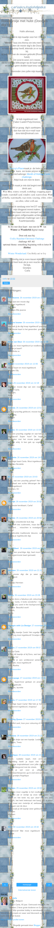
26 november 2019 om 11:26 (35, 342)
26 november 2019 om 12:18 (26, 383)
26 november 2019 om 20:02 (29, 501)
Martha (11, 647)
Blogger (37, 925)
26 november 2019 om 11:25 (35, 322)
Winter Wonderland (17, 253)
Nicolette (12, 457)
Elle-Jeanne (13, 298)
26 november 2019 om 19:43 (24, 477)
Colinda (11, 408)
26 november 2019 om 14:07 (30, 457)
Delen (6, 283)
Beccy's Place (17, 168)
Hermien (12, 570)
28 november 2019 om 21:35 (31, 755)
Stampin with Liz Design (19, 625)
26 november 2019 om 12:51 (29, 408)
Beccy (11, 595)
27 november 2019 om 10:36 (33, 678)
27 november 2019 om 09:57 (28, 647)
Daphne (11, 518)
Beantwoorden (14, 314)
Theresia (12, 736)
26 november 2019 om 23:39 (27, 595)
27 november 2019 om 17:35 (28, 700)
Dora (49, 37)
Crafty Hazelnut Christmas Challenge (27, 238)
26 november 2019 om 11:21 (32, 298)
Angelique (13, 755)
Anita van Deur (15, 342)
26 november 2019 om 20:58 (33, 548)
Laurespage (13, 678)
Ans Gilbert (13, 548)
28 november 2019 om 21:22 (30, 736)
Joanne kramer (15, 322)
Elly (9, 364)
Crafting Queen (15, 719)
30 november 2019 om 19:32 (26, 827)
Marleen (12, 788)
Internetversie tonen (27, 890)
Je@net (11, 501)
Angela (11, 700)
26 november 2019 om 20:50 (29, 518)
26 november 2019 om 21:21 (29, 570)
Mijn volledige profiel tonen (12, 919)
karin (10, 383)
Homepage (27, 885)
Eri (9, 477)
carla (14, 898)
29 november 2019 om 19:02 (29, 788)
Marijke (11, 430)
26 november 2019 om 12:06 (25, 364)
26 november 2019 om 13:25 (28, 430)
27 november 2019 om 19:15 (36, 719)
